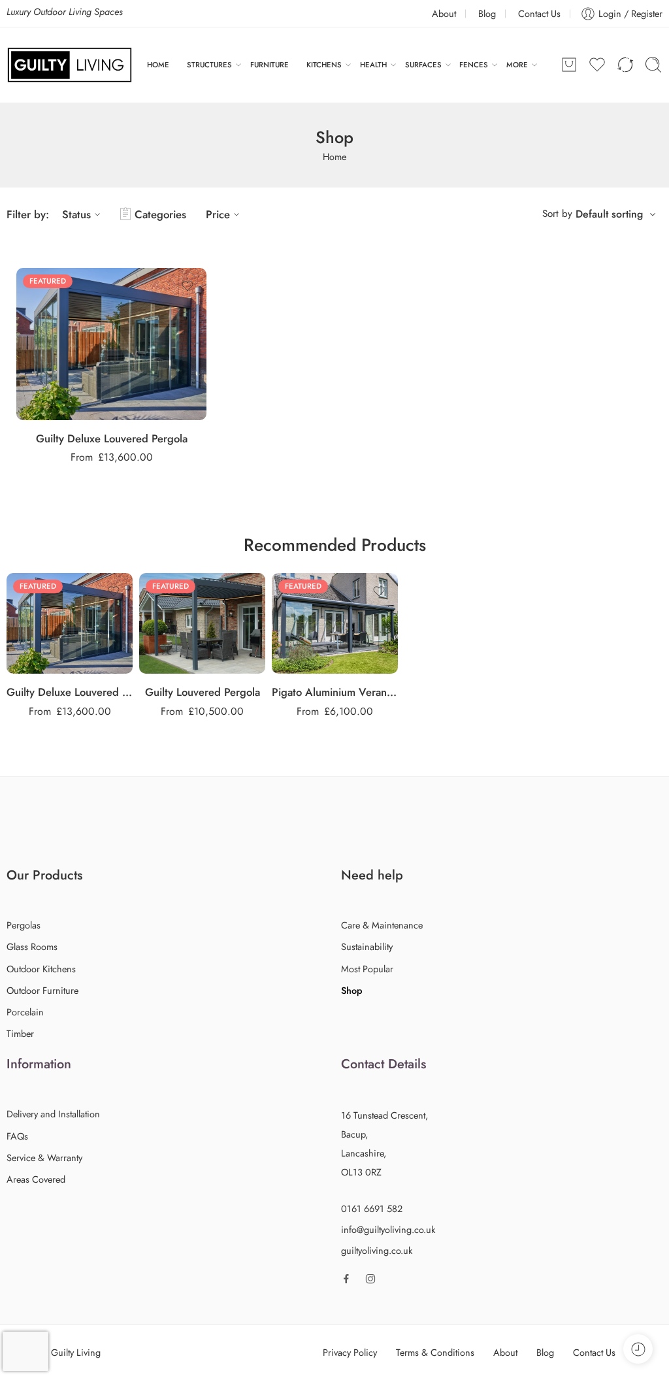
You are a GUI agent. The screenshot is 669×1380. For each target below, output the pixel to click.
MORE (517, 64)
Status (76, 214)
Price (218, 214)
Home (334, 156)
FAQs (17, 1136)
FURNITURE (269, 64)
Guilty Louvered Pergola (202, 692)
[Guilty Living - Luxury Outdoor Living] (70, 65)
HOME (158, 64)
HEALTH (373, 64)
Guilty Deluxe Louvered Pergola (112, 438)
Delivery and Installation (53, 1114)
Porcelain (25, 1012)
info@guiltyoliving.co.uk (388, 1229)
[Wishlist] (187, 286)
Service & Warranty (44, 1157)
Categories (160, 214)
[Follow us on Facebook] (346, 1278)
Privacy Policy (350, 1352)
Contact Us (539, 13)
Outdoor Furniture (42, 990)
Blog (487, 13)
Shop (352, 990)
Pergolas (24, 925)
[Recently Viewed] (638, 1349)
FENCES (473, 64)
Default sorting (609, 214)
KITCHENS (324, 64)
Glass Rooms (32, 946)
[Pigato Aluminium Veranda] (335, 623)
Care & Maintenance (382, 925)
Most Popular (367, 969)
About (444, 13)
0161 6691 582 (371, 1208)
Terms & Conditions (435, 1352)
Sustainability (367, 946)
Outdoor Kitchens (41, 969)
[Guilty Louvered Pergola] (202, 623)
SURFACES (423, 64)
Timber (20, 1033)
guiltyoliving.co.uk (376, 1250)
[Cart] (569, 65)
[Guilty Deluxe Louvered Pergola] (111, 344)
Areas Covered (36, 1179)
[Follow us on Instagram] (370, 1279)
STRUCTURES (209, 64)
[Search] (653, 65)
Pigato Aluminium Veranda (335, 692)
